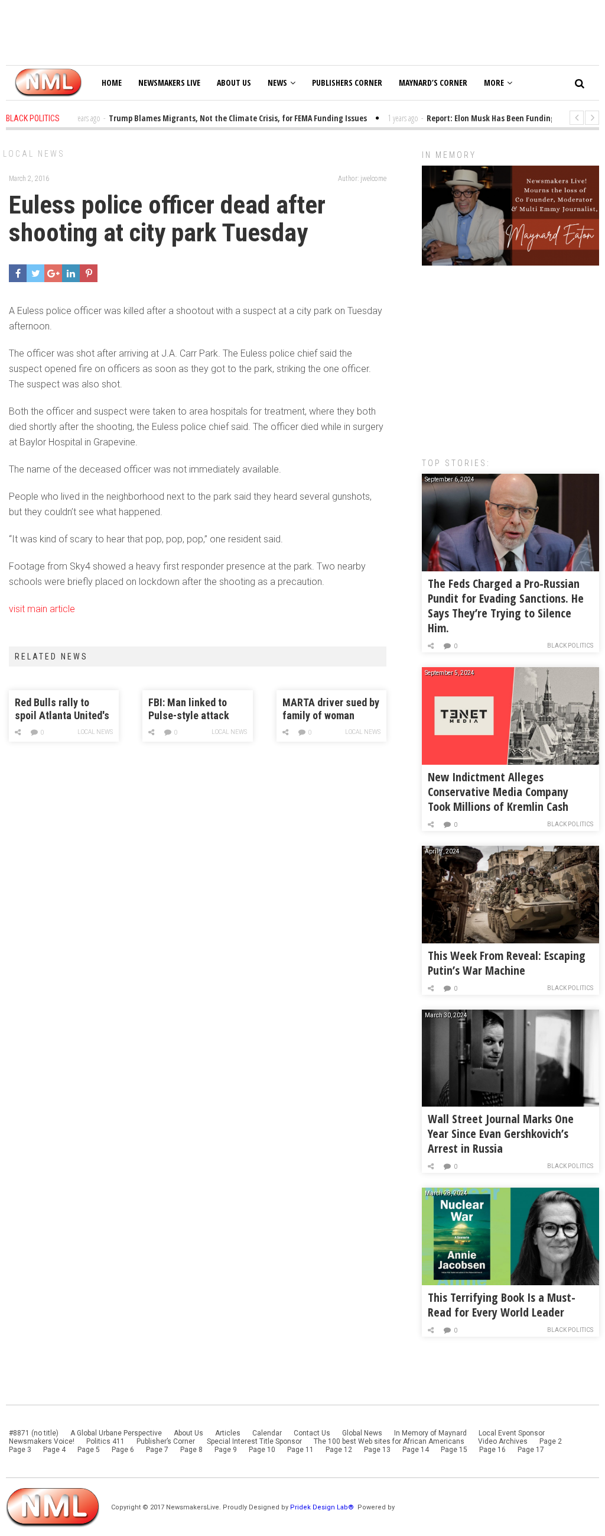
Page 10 (262, 1450)
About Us (234, 82)
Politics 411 (105, 1441)
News (277, 82)
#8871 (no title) (33, 1433)
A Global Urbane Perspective (116, 1433)
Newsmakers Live (169, 82)
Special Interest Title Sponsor (254, 1441)
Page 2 (550, 1441)
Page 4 (54, 1450)
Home (112, 82)
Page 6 (123, 1450)
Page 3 (20, 1450)
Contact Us (312, 1433)
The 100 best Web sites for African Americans (390, 1441)
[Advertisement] (510, 355)
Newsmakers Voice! (41, 1441)
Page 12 (339, 1450)
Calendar (267, 1433)
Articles (227, 1433)
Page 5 (88, 1450)
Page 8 (191, 1450)
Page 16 (492, 1450)
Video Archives (503, 1441)
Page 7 (157, 1450)
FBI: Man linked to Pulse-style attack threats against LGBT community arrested (194, 709)
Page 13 (377, 1450)
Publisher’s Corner (165, 1441)
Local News (34, 154)
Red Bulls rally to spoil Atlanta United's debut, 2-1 (62, 709)
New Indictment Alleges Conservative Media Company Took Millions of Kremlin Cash (498, 791)
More (494, 82)
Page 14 (415, 1450)
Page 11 (300, 1450)
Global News (362, 1433)
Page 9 (225, 1450)
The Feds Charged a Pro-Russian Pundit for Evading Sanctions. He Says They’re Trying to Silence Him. (506, 605)
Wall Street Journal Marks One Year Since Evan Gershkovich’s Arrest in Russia (501, 1133)
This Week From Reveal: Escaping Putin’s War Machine (507, 963)
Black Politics (570, 645)
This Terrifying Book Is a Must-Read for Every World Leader (501, 1304)
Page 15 (454, 1450)
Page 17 (531, 1450)
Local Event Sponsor (512, 1433)
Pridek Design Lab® (323, 1507)
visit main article (42, 609)
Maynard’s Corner (433, 82)
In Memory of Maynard (430, 1433)
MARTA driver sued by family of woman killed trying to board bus (330, 709)
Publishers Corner (347, 82)
